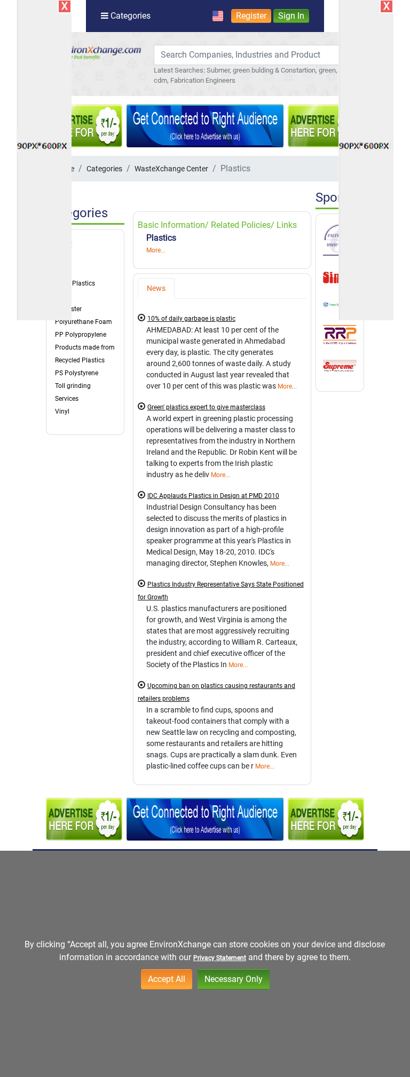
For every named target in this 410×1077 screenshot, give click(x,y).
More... (155, 250)
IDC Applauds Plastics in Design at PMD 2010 (213, 496)
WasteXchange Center (171, 168)
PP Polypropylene (80, 334)
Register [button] (251, 16)
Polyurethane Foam (83, 322)
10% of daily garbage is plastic (191, 318)
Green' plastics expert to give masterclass (206, 407)
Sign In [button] (291, 16)
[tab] (156, 288)
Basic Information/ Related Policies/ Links (217, 225)
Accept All (166, 979)
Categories (104, 168)
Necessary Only (233, 979)
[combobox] (251, 55)
